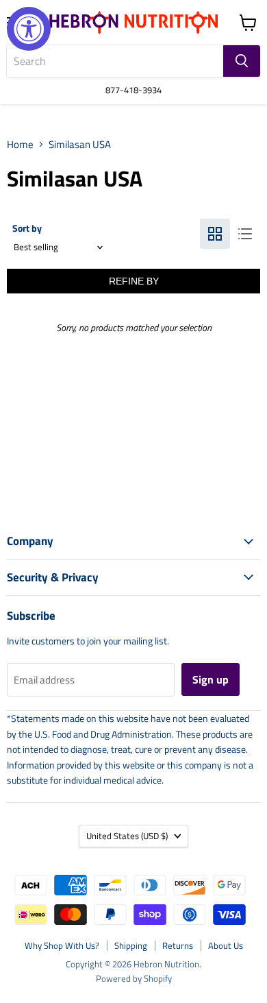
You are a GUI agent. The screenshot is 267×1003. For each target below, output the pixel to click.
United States (127, 836)
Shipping (130, 945)
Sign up (210, 679)
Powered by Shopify (134, 978)
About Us (225, 945)
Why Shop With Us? (62, 945)
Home (20, 144)
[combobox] (115, 61)
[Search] (241, 61)
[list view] (245, 234)
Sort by (27, 228)
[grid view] (215, 234)
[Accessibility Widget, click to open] (29, 29)
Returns (177, 945)
